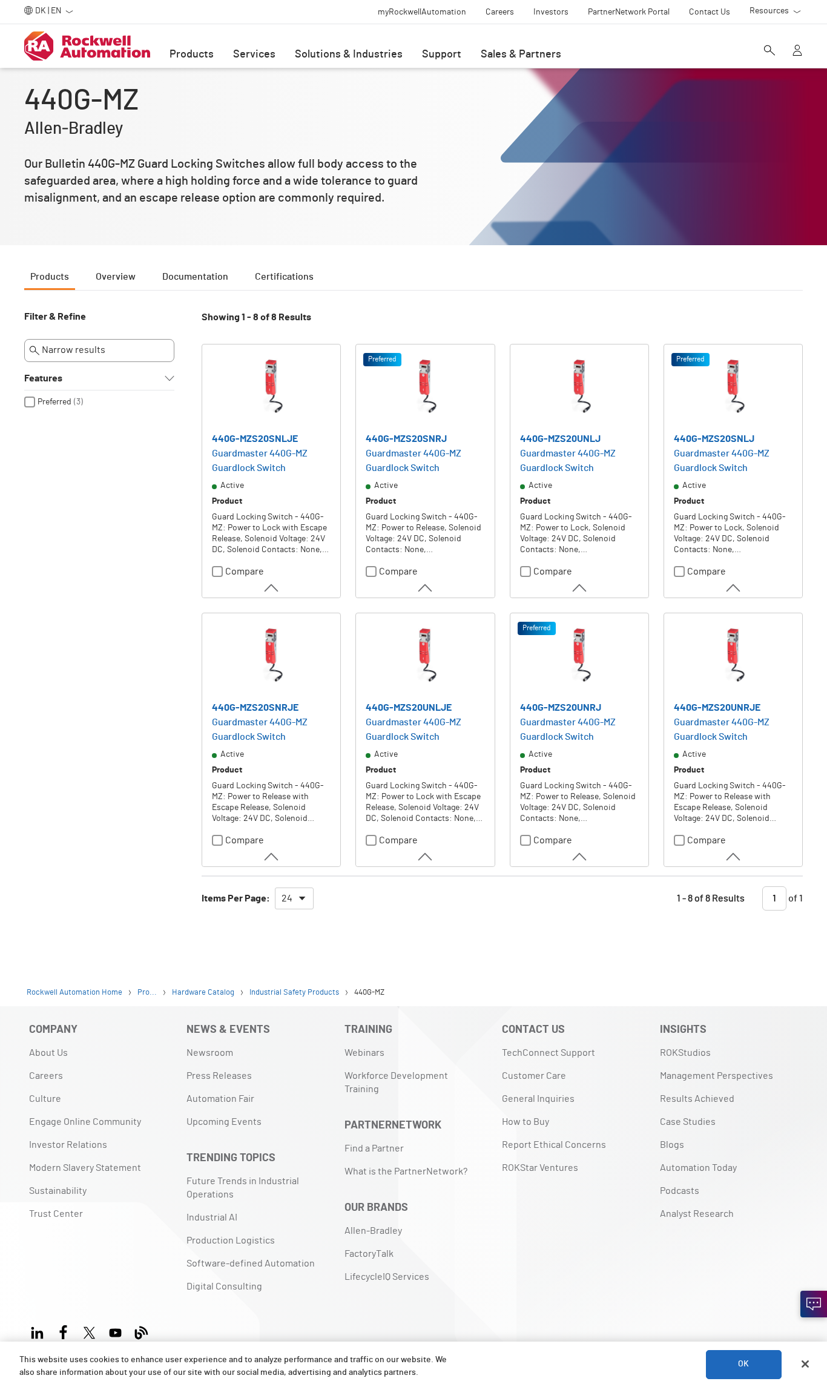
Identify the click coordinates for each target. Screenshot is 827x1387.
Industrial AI (211, 1217)
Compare (244, 571)
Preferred (54, 402)
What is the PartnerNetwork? (405, 1171)
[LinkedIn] (39, 1331)
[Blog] (141, 1331)
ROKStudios (685, 1053)
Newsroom (209, 1053)
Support (441, 54)
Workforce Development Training (396, 1082)
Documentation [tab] (195, 277)
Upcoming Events (224, 1122)
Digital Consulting (224, 1286)
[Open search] (769, 51)
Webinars (364, 1053)
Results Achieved (697, 1099)
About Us (48, 1053)
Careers (46, 1076)
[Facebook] (63, 1331)
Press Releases (219, 1076)
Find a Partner (374, 1148)
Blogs (672, 1145)
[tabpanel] (413, 616)
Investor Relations (68, 1145)
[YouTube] (115, 1331)
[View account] (797, 51)
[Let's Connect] (813, 1304)
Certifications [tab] (284, 277)
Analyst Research (697, 1214)
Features (43, 378)
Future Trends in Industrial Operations (242, 1187)
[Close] (805, 1364)
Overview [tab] (116, 277)
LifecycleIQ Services (386, 1277)
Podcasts (679, 1191)
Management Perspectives (716, 1076)
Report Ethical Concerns (554, 1145)
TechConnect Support (548, 1053)
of (794, 898)
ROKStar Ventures (540, 1168)
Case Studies (688, 1122)
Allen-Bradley (373, 1231)
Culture (45, 1099)
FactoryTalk (369, 1254)
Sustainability (58, 1191)
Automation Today (698, 1168)
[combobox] (294, 898)
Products (192, 54)
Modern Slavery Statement (85, 1168)
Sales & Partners (521, 54)
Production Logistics (230, 1240)
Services (254, 54)
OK (743, 1364)
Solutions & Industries (349, 54)
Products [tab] (49, 277)
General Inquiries (538, 1099)
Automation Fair (220, 1099)
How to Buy (525, 1122)
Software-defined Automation (250, 1263)
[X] (89, 1331)
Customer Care (534, 1076)
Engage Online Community (85, 1122)
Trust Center (56, 1214)
